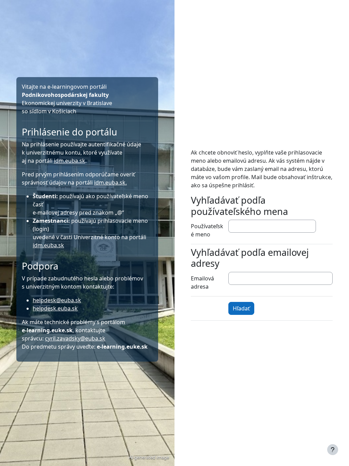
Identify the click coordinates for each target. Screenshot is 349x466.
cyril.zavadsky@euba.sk (75, 338)
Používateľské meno (207, 230)
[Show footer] (332, 449)
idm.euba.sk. (110, 182)
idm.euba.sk (69, 160)
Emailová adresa (202, 282)
